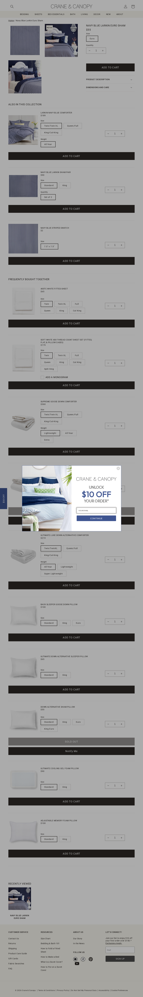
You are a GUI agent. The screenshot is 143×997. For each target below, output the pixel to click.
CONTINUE (96, 518)
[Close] (118, 468)
